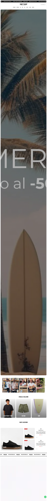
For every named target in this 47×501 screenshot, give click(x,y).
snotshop (2, 454)
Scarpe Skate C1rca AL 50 (40, 430)
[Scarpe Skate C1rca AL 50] (29, 433)
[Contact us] (45, 497)
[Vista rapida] (37, 437)
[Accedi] (43, 4)
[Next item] (45, 385)
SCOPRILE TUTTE (17, 447)
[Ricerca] (41, 4)
